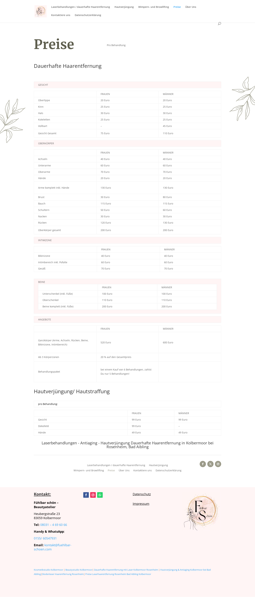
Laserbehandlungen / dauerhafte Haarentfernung (80, 7)
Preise (177, 7)
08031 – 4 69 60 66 (53, 525)
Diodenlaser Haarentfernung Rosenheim (63, 574)
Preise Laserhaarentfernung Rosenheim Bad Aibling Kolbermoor (118, 574)
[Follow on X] (210, 464)
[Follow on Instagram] (218, 464)
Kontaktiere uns (60, 15)
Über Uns (190, 7)
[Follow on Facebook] (203, 464)
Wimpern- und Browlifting (153, 7)
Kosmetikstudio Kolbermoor (48, 569)
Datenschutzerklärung (88, 15)
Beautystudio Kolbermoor (78, 569)
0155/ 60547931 (45, 538)
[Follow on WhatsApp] (100, 495)
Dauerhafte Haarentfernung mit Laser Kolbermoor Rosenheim (126, 569)
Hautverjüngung (124, 7)
